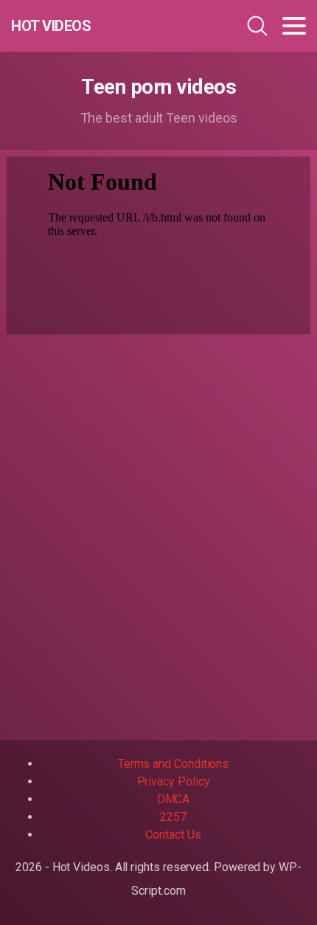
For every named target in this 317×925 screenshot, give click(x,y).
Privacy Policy (173, 781)
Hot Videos (51, 26)
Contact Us (173, 835)
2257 (173, 817)
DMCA (173, 799)
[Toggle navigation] (294, 26)
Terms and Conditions (173, 764)
